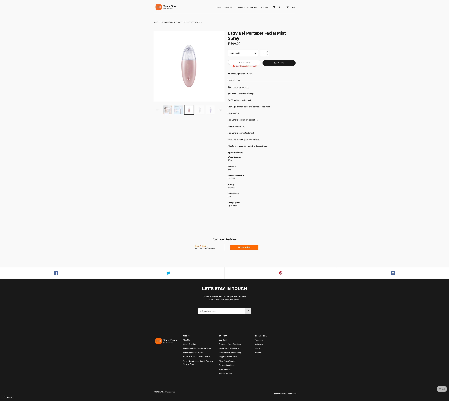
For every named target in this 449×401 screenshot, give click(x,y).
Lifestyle (172, 22)
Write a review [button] (244, 247)
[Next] (220, 110)
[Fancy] (393, 273)
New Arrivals (252, 7)
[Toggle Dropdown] (233, 7)
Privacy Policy (224, 369)
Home (219, 7)
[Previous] (158, 110)
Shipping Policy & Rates (228, 357)
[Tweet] (168, 273)
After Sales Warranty (227, 361)
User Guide (223, 340)
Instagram (259, 344)
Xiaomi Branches (189, 344)
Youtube (258, 352)
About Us (228, 7)
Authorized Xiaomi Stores (193, 352)
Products (239, 7)
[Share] (56, 273)
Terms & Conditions (226, 365)
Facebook (259, 340)
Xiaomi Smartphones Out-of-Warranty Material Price (198, 362)
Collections (164, 22)
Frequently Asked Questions (230, 344)
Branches (264, 7)
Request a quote (225, 373)
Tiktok (257, 348)
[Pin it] (280, 273)
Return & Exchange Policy (229, 348)
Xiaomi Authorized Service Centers (196, 357)
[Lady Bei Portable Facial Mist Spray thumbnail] (189, 110)
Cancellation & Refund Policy (230, 352)
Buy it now (279, 63)
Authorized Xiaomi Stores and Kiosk (197, 348)
